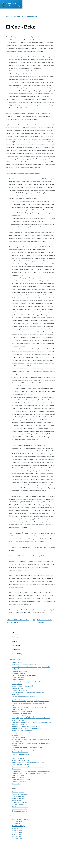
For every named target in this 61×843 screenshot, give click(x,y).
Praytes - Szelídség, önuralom (20, 760)
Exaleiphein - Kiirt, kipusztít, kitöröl (21, 713)
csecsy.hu (11, 3)
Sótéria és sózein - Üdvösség (20, 764)
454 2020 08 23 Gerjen (18, 826)
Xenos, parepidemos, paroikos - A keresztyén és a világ (27, 747)
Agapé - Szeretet (17, 662)
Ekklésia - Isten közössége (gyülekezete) (23, 696)
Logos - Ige (15, 735)
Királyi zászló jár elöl (18, 798)
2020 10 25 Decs (17, 821)
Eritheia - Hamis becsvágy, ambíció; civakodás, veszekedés (29, 707)
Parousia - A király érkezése (20, 752)
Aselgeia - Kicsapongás (18, 677)
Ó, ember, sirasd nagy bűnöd (20, 802)
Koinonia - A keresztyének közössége (22, 730)
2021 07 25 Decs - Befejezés (20, 819)
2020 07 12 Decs (17, 830)
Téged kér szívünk (17, 800)
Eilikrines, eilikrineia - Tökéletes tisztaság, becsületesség (28, 692)
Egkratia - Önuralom (17, 688)
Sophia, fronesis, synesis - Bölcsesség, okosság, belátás (28, 762)
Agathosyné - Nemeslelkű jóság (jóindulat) (24, 664)
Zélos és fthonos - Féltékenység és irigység (24, 716)
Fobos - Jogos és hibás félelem (21, 779)
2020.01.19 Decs (17, 832)
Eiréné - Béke (16, 694)
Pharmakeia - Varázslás (18, 777)
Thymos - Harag (16, 769)
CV (13, 633)
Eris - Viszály (15, 705)
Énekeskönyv (16, 645)
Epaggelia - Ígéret (17, 698)
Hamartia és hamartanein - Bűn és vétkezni (24, 675)
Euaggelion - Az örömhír (19, 709)
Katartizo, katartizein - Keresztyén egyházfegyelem (26, 728)
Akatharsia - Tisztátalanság (19, 671)
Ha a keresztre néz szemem (20, 794)
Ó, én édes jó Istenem (18, 792)
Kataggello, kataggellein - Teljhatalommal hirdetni (26, 726)
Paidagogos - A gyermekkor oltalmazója (23, 750)
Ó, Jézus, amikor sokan (18, 796)
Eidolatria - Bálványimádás (19, 690)
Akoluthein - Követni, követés (20, 673)
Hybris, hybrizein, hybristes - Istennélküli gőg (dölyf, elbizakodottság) (31, 771)
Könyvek (14, 641)
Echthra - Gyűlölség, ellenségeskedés (22, 686)
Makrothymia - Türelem (18, 737)
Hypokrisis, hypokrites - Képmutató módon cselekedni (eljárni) (29, 773)
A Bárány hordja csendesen (20, 807)
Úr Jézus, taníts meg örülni (19, 809)
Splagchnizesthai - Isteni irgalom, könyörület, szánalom (27, 767)
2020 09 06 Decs (17, 823)
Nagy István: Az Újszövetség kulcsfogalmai (25, 16)
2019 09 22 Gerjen (17, 838)
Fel (34, 620)
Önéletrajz (15, 637)
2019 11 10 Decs (17, 834)
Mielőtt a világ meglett (18, 804)
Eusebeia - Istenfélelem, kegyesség (22, 711)
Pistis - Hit (15, 756)
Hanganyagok (16, 650)
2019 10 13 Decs (17, 836)
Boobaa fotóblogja (17, 654)
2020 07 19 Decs (17, 828)
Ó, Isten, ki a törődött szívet (19, 811)
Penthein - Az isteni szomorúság (21, 754)
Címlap (8, 16)
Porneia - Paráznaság (18, 758)
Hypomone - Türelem (18, 775)
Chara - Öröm (16, 784)
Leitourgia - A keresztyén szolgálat (21, 733)
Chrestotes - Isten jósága (19, 781)
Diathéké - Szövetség (18, 679)
